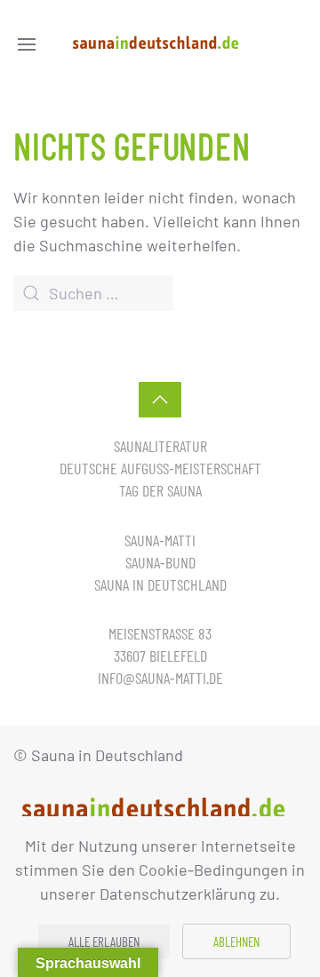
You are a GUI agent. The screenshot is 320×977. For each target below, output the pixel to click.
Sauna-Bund (160, 562)
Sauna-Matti (160, 540)
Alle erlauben (104, 941)
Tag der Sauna (160, 490)
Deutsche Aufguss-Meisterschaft (160, 468)
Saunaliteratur (160, 446)
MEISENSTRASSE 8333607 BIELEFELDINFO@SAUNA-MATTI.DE (160, 655)
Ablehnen (236, 941)
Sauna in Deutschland (160, 584)
